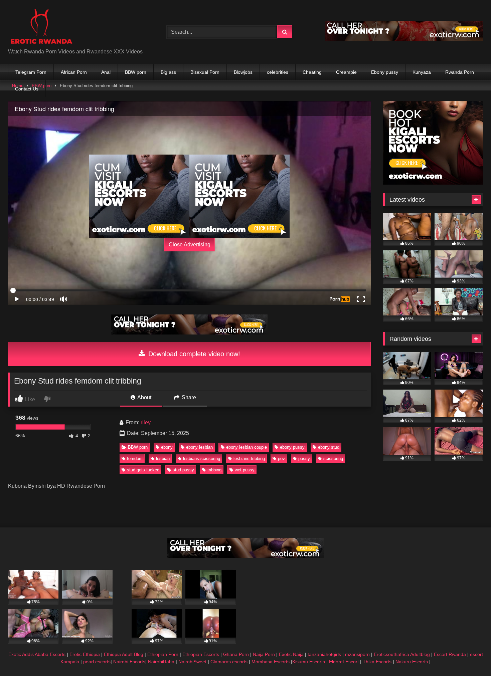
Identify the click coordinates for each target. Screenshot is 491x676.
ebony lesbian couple (246, 447)
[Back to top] (470, 656)
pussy (304, 458)
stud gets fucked (143, 469)
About (143, 397)
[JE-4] (189, 332)
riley (146, 422)
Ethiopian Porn (162, 654)
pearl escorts (97, 661)
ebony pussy (292, 447)
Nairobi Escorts (129, 661)
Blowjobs (243, 72)
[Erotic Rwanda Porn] (41, 26)
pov (281, 458)
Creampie (346, 72)
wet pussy (245, 469)
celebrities (277, 72)
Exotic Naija (291, 654)
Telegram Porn (30, 72)
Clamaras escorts (229, 661)
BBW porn (135, 72)
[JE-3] (139, 196)
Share (188, 397)
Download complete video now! (193, 354)
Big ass (168, 72)
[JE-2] (433, 183)
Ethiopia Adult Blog (123, 654)
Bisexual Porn (204, 72)
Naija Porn (264, 654)
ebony (167, 447)
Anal (106, 72)
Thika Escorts (377, 661)
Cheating (312, 72)
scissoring (333, 458)
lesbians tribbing (249, 458)
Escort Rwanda (450, 654)
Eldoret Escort (344, 661)
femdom (135, 458)
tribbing (214, 469)
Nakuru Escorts (411, 661)
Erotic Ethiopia (84, 654)
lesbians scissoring (201, 458)
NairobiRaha (161, 661)
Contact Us (26, 88)
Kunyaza (422, 72)
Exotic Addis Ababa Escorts (36, 654)
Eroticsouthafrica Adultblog (402, 654)
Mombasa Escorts (271, 661)
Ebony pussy (384, 72)
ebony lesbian (199, 447)
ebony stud (328, 447)
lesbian (163, 458)
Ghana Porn (236, 654)
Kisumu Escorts (308, 661)
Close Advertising (189, 244)
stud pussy (183, 469)
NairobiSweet (192, 661)
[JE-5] (404, 39)
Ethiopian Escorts (200, 654)
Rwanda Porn (459, 72)
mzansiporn (357, 654)
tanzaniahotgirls (324, 654)
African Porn (74, 72)
